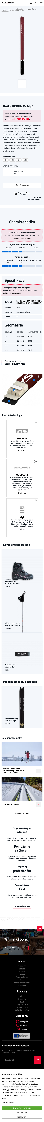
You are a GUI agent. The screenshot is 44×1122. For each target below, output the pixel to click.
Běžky (22, 996)
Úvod (4, 9)
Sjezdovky (22, 999)
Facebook (24, 1025)
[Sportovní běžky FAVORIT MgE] (22, 707)
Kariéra (22, 969)
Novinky (22, 971)
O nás (22, 980)
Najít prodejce (23, 185)
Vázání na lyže (22, 1007)
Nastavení (22, 1117)
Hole (22, 1002)
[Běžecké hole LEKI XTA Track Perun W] (22, 612)
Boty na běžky (22, 1004)
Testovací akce (22, 977)
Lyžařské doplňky (22, 1010)
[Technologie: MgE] (22, 510)
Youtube (24, 1029)
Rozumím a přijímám (22, 1108)
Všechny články (22, 814)
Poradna (22, 974)
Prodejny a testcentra (22, 983)
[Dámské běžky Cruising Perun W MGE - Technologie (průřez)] (22, 390)
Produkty (22, 966)
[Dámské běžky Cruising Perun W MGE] (22, 45)
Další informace (8, 1102)
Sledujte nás (22, 1016)
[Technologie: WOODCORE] (22, 467)
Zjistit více (22, 450)
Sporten (22, 961)
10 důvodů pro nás (22, 906)
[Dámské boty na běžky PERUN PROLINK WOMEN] (22, 570)
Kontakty (22, 985)
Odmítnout (22, 1112)
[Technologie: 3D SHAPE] (22, 431)
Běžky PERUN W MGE (20, 119)
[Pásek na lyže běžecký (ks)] (22, 653)
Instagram (24, 1021)
